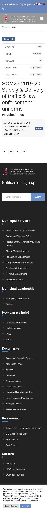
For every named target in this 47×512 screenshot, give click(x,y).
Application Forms (14, 364)
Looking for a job (13, 328)
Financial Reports (14, 387)
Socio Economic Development (20, 398)
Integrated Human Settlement (20, 262)
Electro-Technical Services (18, 251)
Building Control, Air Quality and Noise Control (23, 244)
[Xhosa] (43, 4)
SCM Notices (12, 439)
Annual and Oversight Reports (19, 358)
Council (9, 304)
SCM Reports (12, 445)
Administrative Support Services (21, 231)
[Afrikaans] (36, 4)
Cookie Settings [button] (11, 506)
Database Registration (16, 434)
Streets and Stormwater (17, 268)
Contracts (10, 375)
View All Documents (16, 409)
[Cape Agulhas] (19, 18)
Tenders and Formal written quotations (23, 428)
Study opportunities (15, 475)
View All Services (14, 280)
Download (8, 39)
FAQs (8, 334)
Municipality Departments (17, 298)
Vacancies (10, 463)
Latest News (11, 4)
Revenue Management (16, 274)
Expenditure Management (18, 257)
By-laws (9, 369)
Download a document (16, 322)
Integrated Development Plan (19, 392)
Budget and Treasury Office (18, 236)
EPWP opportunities (15, 469)
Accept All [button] (25, 506)
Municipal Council (13, 381)
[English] (40, 4)
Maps (8, 339)
